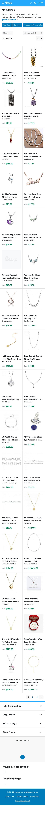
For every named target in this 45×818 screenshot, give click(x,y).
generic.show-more (9, 20)
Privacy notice (34, 796)
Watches (6, 25)
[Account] (35, 3)
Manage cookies (22, 796)
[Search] (42, 3)
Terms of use (10, 796)
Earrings (17, 25)
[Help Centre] (31, 3)
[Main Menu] (3, 3)
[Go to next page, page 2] (41, 697)
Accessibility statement (22, 801)
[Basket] (38, 3)
